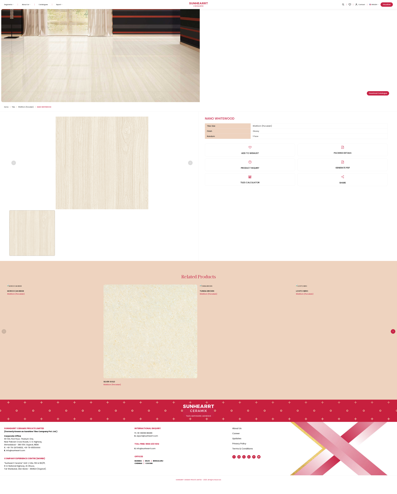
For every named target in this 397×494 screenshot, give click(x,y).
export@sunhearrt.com (147, 436)
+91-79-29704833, (14, 447)
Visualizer (387, 4)
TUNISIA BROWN (207, 291)
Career (236, 433)
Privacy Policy (239, 443)
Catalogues (43, 4)
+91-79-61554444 (32, 447)
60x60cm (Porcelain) (26, 107)
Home (6, 107)
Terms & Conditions (242, 448)
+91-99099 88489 (144, 433)
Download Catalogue (378, 93)
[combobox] (373, 4)
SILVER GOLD (109, 381)
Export (58, 4)
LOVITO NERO (302, 291)
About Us (25, 4)
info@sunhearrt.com (15, 450)
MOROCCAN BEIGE (15, 291)
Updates (236, 438)
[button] (393, 331)
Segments (8, 4)
